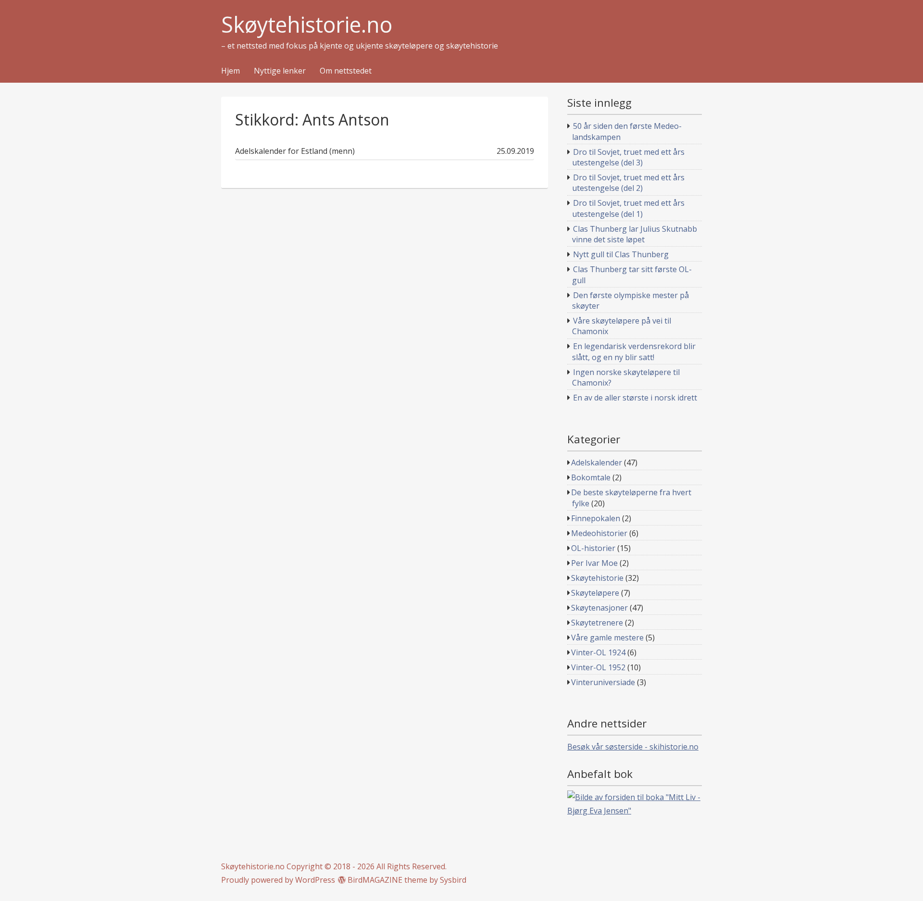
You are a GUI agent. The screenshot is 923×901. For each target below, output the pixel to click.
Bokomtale (591, 477)
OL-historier (593, 548)
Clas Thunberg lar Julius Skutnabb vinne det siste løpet (635, 234)
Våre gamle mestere (607, 637)
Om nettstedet (346, 71)
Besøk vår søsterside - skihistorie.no (632, 746)
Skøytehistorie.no (306, 25)
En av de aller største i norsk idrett (635, 397)
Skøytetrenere (597, 622)
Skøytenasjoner (599, 607)
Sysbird (453, 880)
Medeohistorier (599, 533)
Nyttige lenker (280, 71)
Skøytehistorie (597, 578)
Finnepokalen (595, 518)
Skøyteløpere (595, 593)
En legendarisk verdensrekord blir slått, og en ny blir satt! (634, 351)
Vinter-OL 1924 (598, 652)
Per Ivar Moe (594, 563)
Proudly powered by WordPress (278, 880)
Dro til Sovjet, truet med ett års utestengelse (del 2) (628, 182)
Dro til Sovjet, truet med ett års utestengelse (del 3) (628, 157)
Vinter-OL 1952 (598, 667)
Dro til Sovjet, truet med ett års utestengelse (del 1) (628, 208)
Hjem (230, 71)
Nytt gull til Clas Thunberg (621, 254)
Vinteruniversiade (603, 682)
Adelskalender (596, 462)
